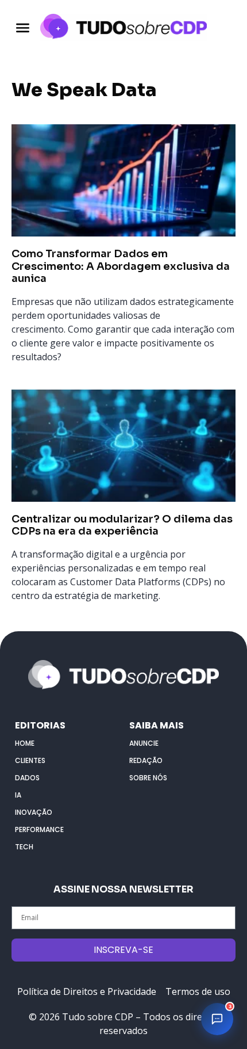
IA (18, 795)
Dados (27, 778)
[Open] (22, 28)
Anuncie (144, 743)
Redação (146, 760)
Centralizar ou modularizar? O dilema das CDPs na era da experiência (122, 525)
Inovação (33, 812)
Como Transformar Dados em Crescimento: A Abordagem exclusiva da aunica (120, 266)
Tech (24, 847)
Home (24, 743)
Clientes (30, 760)
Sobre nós (148, 778)
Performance (39, 829)
